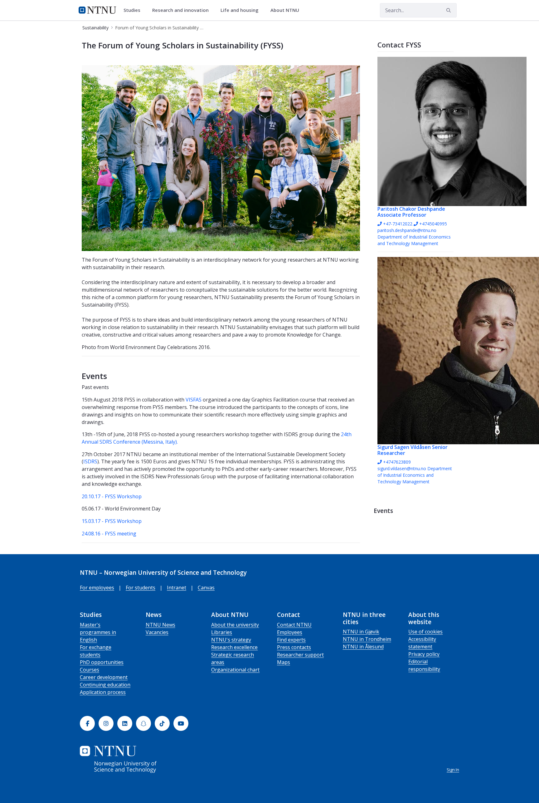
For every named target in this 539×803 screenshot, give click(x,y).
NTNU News (160, 624)
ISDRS (90, 461)
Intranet (176, 587)
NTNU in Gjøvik (361, 631)
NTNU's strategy (231, 639)
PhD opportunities (102, 662)
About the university (235, 624)
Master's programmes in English (98, 632)
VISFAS (194, 399)
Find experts (291, 639)
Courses (89, 669)
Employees (289, 632)
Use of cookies (425, 631)
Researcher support (300, 654)
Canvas (206, 587)
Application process (103, 692)
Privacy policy (423, 654)
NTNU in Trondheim (367, 639)
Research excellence (234, 647)
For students (140, 587)
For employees (97, 587)
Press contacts (294, 647)
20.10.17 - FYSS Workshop (112, 496)
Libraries (221, 632)
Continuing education (105, 684)
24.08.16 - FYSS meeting (109, 533)
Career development (104, 677)
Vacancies (157, 632)
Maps (283, 662)
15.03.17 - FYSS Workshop (112, 521)
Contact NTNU (294, 624)
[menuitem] (134, 10)
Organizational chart (235, 669)
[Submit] (449, 10)
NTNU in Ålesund (363, 646)
